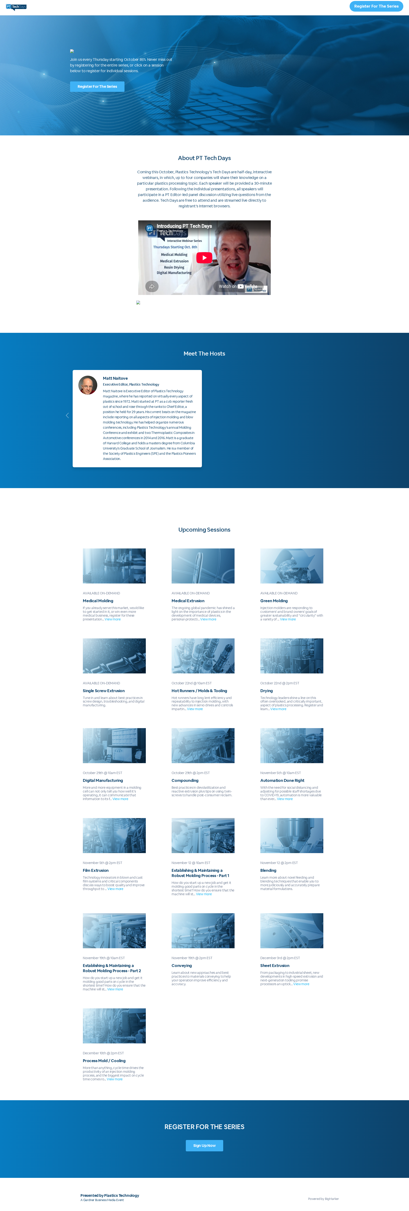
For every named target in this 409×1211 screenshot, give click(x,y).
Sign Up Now (204, 1145)
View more (112, 619)
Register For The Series (376, 6)
